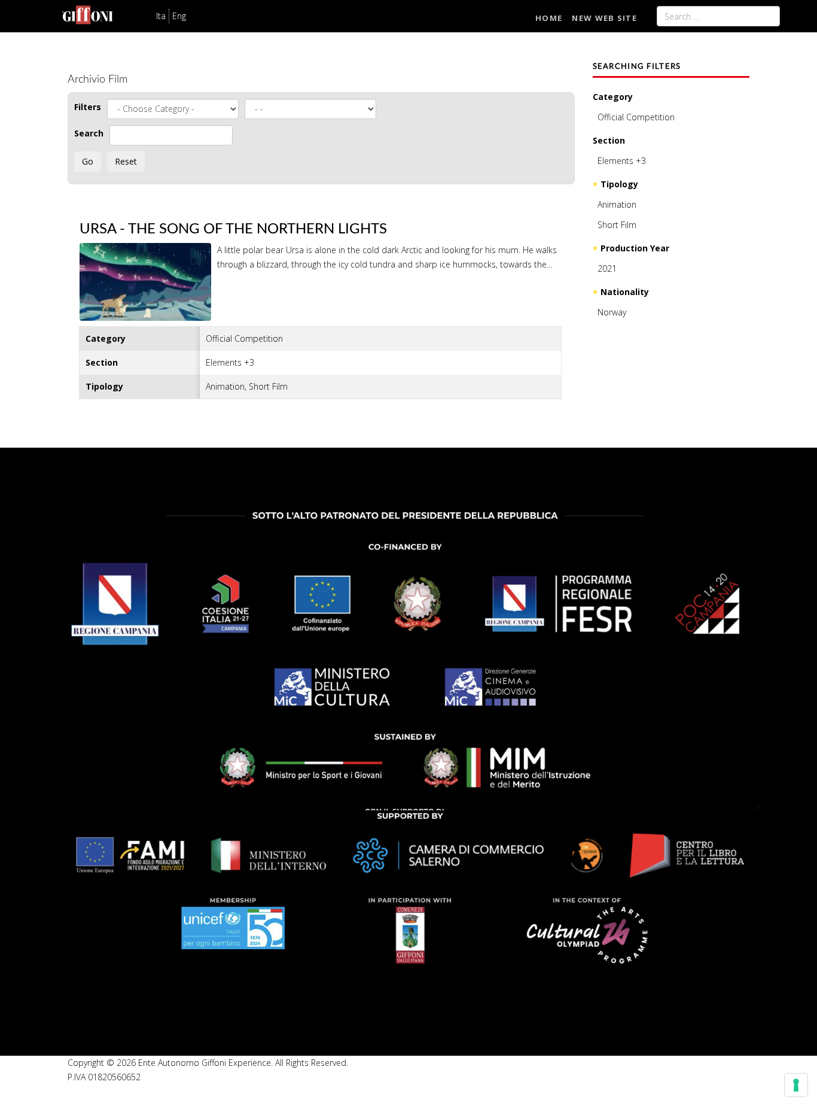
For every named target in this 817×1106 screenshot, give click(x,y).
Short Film (616, 224)
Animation (616, 204)
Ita (161, 16)
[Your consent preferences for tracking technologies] (796, 1085)
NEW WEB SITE (604, 18)
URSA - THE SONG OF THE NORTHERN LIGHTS (233, 229)
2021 (607, 268)
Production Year (634, 248)
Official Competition (636, 117)
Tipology (619, 184)
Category (613, 96)
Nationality (624, 291)
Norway (611, 312)
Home (548, 18)
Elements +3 (621, 160)
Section (609, 140)
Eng (179, 16)
